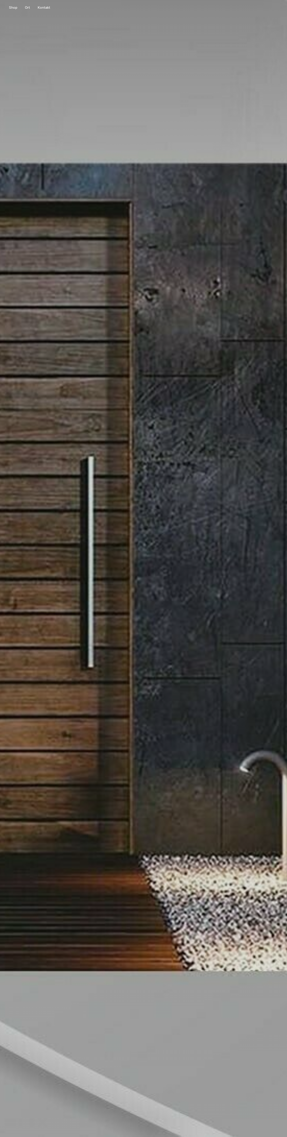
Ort (27, 7)
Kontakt (44, 7)
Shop (13, 7)
